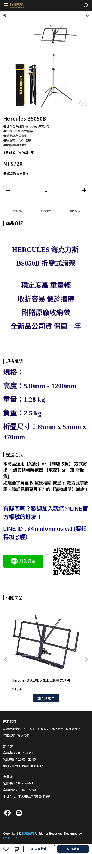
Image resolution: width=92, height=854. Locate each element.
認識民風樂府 (12, 729)
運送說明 (58, 729)
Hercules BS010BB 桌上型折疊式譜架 (41, 680)
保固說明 (9, 735)
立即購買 (73, 849)
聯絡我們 (23, 735)
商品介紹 (17, 210)
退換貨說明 (73, 729)
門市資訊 (29, 729)
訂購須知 (43, 729)
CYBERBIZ (10, 838)
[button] (86, 659)
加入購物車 (39, 849)
